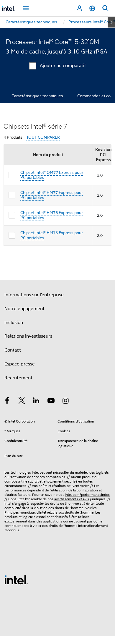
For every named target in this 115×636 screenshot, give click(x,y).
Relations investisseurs (28, 336)
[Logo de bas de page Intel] (16, 579)
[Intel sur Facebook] (7, 401)
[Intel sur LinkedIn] (36, 401)
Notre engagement (24, 309)
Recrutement (18, 378)
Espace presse (19, 364)
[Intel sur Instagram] (65, 401)
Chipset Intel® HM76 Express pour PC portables (51, 215)
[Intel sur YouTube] (51, 401)
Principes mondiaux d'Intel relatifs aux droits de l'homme (48, 512)
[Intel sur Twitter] (22, 401)
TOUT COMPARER (43, 137)
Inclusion (13, 323)
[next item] (111, 22)
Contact (12, 350)
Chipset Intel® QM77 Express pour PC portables (51, 175)
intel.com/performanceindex (87, 494)
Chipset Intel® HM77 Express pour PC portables (51, 195)
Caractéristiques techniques (37, 95)
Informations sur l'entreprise (34, 295)
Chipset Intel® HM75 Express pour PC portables (51, 235)
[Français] (92, 8)
